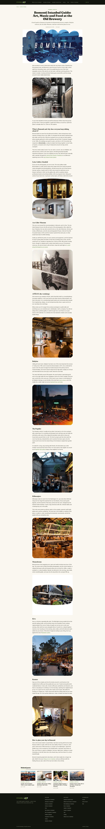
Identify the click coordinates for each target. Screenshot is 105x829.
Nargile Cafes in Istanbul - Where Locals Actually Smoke (27, 784)
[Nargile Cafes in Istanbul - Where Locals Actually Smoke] (28, 776)
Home (18, 6)
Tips (64, 812)
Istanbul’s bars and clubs (56, 382)
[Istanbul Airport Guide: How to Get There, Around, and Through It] (77, 776)
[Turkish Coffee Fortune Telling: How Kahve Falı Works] (44, 776)
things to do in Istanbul (49, 759)
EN (86, 2)
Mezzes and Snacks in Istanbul (70, 801)
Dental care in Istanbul (49, 799)
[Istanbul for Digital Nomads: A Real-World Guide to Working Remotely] (60, 776)
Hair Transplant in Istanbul (50, 812)
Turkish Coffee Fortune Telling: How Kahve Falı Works (44, 784)
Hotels (46, 818)
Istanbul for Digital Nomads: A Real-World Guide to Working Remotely (60, 785)
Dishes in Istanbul (74, 2)
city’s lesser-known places (50, 157)
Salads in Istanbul (67, 808)
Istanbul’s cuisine (46, 632)
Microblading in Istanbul (69, 803)
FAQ (68, 2)
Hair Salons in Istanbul (49, 810)
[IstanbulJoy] (21, 2)
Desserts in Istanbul (49, 801)
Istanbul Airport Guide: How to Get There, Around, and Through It (77, 785)
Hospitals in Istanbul (49, 816)
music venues (62, 380)
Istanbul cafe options (40, 449)
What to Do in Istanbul (37, 2)
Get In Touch (85, 801)
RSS (83, 803)
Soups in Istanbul (67, 810)
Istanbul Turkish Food (56, 2)
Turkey (64, 2)
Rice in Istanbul (67, 806)
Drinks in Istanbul (48, 806)
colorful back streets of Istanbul (54, 155)
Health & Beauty (48, 814)
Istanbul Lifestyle (46, 2)
